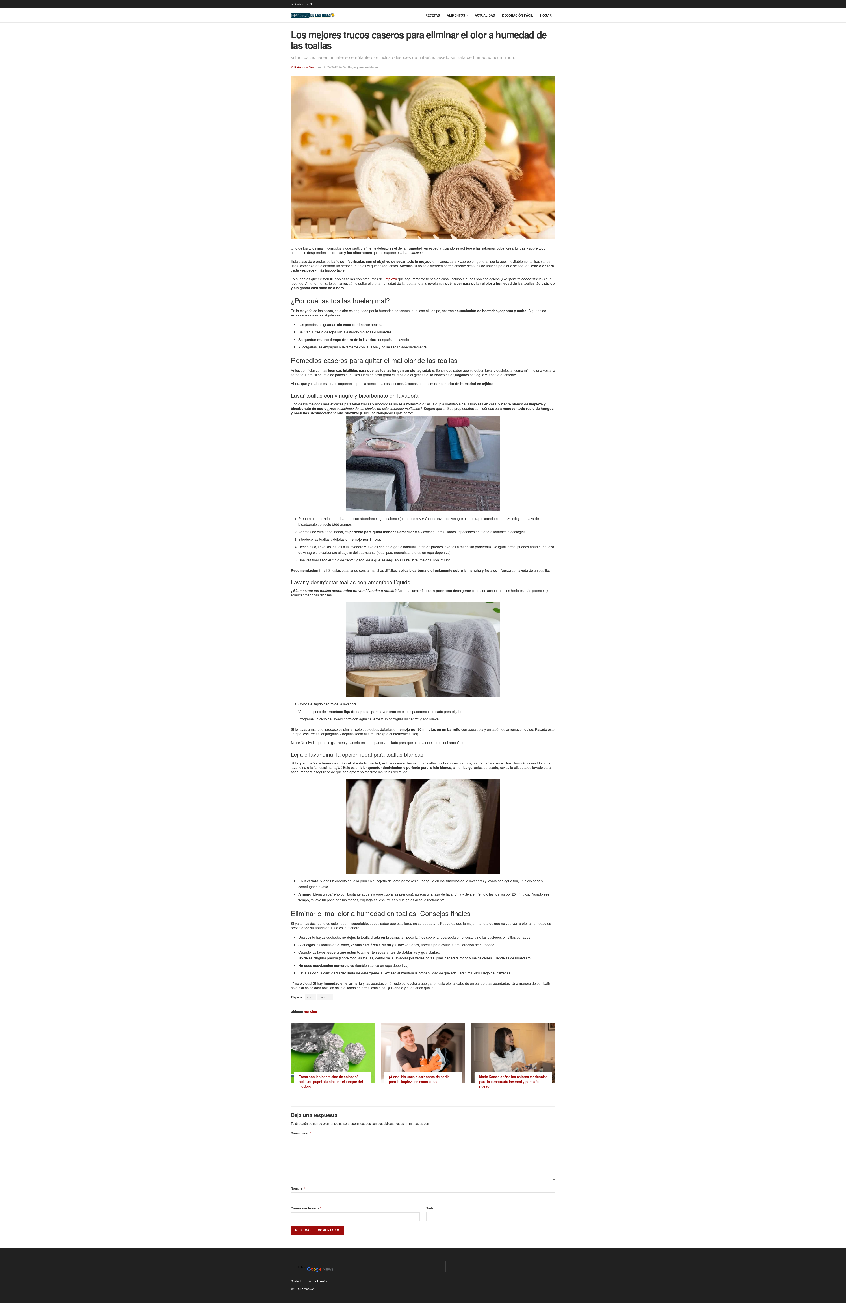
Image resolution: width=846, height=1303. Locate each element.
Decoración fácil (517, 15)
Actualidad (485, 15)
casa (310, 997)
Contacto (296, 1281)
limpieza (390, 278)
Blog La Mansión (317, 1281)
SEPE (309, 4)
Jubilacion (297, 4)
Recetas (432, 15)
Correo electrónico (306, 1208)
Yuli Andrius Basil (303, 67)
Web (429, 1208)
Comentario (301, 1133)
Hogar (546, 15)
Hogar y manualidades (363, 67)
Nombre (298, 1188)
